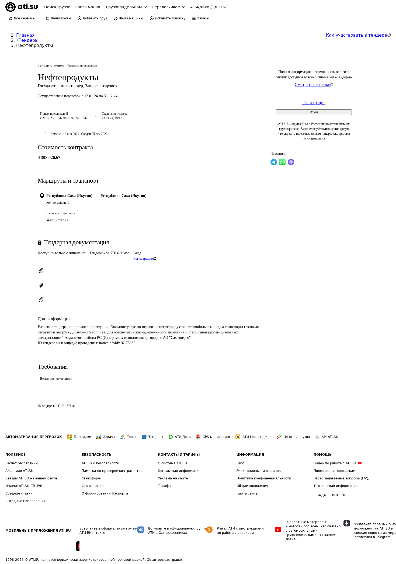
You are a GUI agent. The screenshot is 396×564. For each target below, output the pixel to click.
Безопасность (96, 455)
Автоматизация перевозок (33, 437)
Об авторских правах (165, 560)
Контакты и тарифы (179, 455)
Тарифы (164, 486)
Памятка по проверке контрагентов (112, 471)
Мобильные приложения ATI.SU (38, 530)
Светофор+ (91, 478)
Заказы (109, 437)
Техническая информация (335, 486)
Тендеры (29, 40)
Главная (25, 35)
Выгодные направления (25, 501)
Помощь (323, 455)
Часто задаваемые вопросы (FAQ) (342, 478)
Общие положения (252, 486)
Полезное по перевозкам (334, 471)
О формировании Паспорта (105, 493)
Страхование (92, 486)
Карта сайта (247, 493)
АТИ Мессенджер (257, 437)
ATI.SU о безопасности (100, 463)
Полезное (15, 455)
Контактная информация (179, 471)
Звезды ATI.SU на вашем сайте (31, 478)
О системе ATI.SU (172, 463)
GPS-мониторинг (217, 437)
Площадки (82, 437)
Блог (240, 463)
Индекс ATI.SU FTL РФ (23, 486)
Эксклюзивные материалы (259, 471)
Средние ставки (19, 493)
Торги (132, 437)
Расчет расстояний (21, 463)
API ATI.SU (330, 437)
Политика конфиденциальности (264, 478)
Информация (250, 455)
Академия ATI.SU (19, 471)
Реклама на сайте (173, 478)
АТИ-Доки (183, 437)
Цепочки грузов (296, 437)
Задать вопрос (331, 495)
